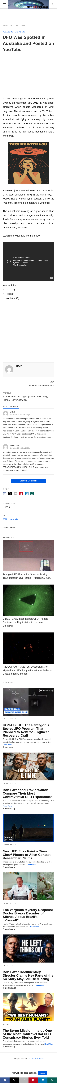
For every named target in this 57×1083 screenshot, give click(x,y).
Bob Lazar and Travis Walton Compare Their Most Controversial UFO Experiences (27, 793)
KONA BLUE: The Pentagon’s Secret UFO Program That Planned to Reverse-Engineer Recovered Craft (26, 730)
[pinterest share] (21, 493)
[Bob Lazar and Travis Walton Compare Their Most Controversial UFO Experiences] (28, 766)
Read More (7, 745)
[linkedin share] (26, 493)
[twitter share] (10, 493)
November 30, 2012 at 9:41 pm (20, 415)
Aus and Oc (8, 32)
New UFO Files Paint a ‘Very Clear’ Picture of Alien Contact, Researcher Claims (27, 854)
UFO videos (20, 26)
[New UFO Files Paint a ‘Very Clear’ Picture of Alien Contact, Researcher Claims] (28, 828)
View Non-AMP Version (36, 1059)
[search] (52, 4)
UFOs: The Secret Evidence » (39, 385)
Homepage (7, 26)
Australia (14, 519)
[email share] (15, 493)
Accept (42, 1073)
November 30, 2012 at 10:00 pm (20, 448)
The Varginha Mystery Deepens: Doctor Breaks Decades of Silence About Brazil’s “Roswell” (28, 915)
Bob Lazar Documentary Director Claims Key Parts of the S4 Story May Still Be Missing (28, 975)
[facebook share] (4, 493)
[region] (28, 73)
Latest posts (9, 719)
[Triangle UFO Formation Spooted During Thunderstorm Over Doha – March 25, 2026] (28, 555)
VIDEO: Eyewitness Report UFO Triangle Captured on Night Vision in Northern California (25, 622)
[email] (23, 1080)
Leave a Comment (28, 481)
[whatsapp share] (32, 493)
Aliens (6, 1024)
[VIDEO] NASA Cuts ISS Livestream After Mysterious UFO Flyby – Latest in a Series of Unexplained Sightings (27, 670)
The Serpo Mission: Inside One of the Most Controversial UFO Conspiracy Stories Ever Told (27, 1034)
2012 (5, 519)
